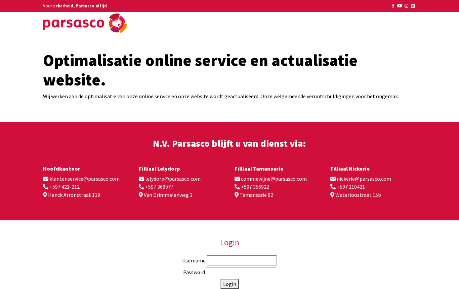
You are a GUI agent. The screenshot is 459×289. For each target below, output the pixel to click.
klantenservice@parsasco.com (84, 178)
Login (229, 284)
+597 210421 (351, 186)
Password (194, 272)
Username (194, 260)
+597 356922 (255, 186)
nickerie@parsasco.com (364, 178)
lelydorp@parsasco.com (173, 178)
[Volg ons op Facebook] (393, 5)
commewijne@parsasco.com (274, 178)
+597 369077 (159, 186)
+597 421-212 (64, 186)
